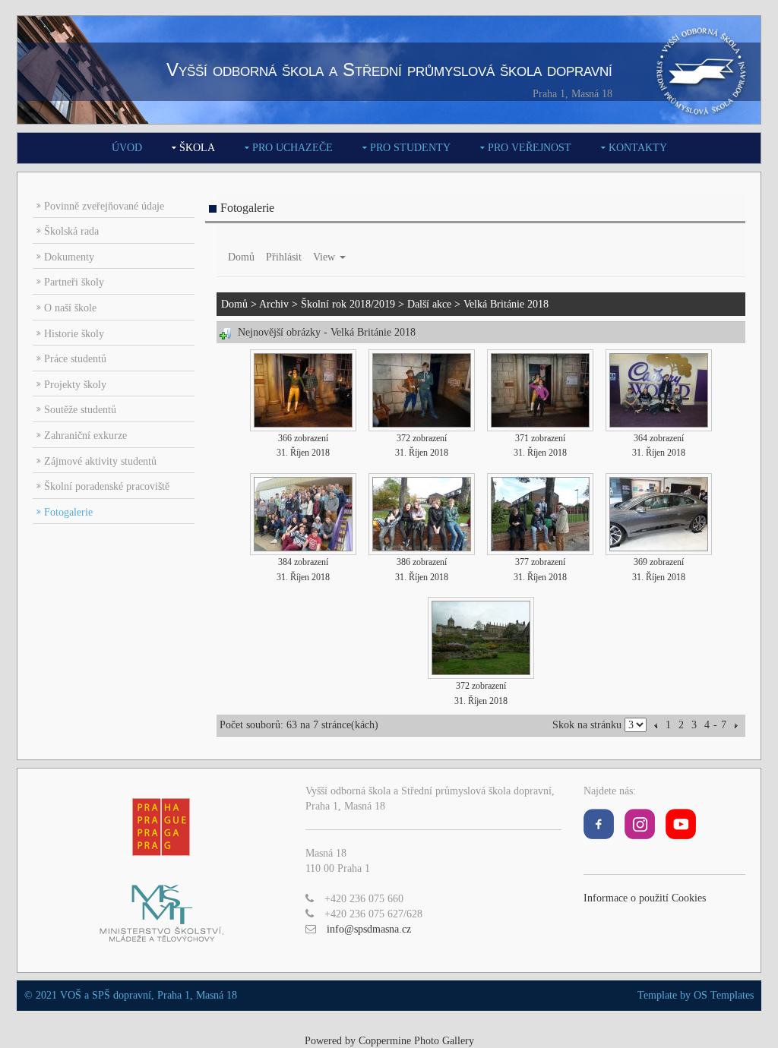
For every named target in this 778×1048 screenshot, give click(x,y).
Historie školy (74, 333)
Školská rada (71, 231)
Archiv (274, 304)
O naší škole (70, 308)
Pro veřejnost (529, 147)
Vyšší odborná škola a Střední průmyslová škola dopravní (389, 69)
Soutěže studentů (80, 409)
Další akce (429, 304)
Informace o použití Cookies (645, 898)
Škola (197, 147)
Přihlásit (284, 257)
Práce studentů (75, 359)
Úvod (127, 147)
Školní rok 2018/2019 (348, 304)
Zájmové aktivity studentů (100, 461)
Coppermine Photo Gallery (416, 1040)
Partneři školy (74, 282)
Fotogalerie (68, 512)
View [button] (325, 257)
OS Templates (724, 995)
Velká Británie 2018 (506, 304)
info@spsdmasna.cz (369, 929)
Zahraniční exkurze (85, 435)
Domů (241, 257)
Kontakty (638, 147)
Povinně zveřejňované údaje (104, 206)
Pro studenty (410, 147)
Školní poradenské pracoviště (106, 486)
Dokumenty (69, 257)
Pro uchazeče (292, 147)
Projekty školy (75, 384)
